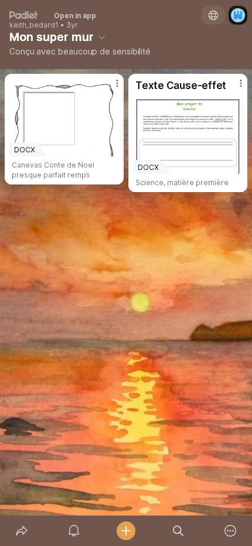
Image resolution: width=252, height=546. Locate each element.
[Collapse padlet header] (101, 36)
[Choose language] (213, 15)
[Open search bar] (178, 531)
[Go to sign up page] (238, 15)
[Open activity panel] (74, 530)
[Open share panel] (21, 530)
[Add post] (126, 530)
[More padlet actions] (231, 530)
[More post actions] (110, 88)
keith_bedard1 (34, 25)
